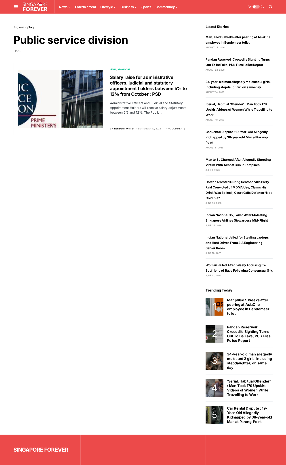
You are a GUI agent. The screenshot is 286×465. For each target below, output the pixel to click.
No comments (176, 128)
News (113, 69)
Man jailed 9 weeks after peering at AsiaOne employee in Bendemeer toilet (248, 307)
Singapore (124, 69)
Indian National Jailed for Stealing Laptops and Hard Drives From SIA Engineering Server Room (237, 242)
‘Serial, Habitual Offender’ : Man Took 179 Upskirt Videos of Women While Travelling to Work (239, 109)
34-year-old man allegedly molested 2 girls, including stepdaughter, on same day (249, 361)
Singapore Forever (40, 449)
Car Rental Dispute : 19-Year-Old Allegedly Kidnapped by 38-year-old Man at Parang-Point (237, 137)
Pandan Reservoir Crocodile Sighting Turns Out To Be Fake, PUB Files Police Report (249, 334)
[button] (15, 6)
